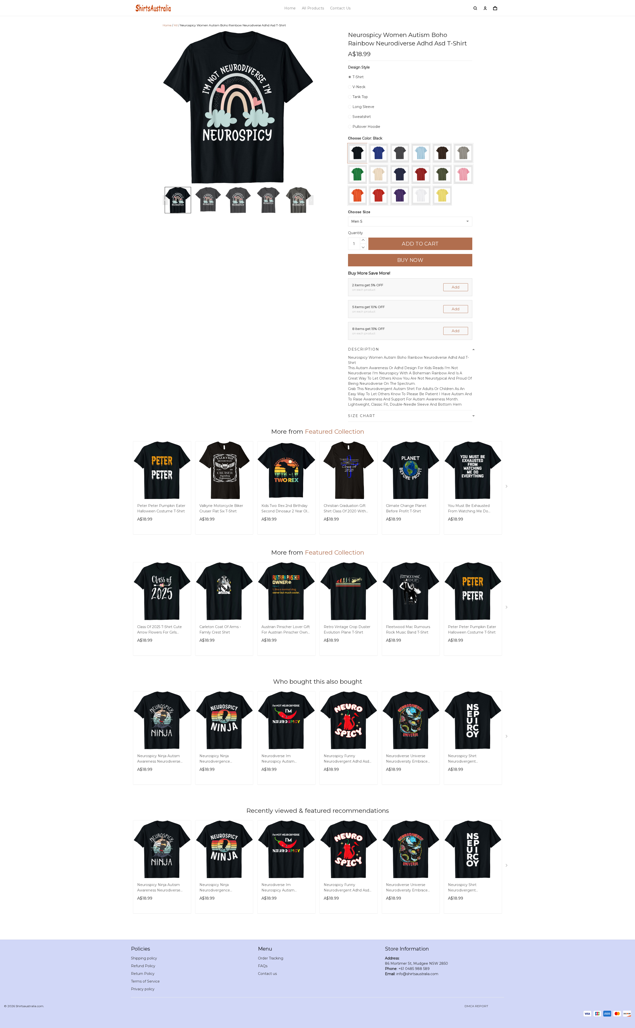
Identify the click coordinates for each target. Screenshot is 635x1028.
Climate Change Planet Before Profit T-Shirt (406, 508)
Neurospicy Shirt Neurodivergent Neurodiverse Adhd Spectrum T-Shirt (464, 759)
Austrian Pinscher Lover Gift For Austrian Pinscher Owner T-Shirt (286, 630)
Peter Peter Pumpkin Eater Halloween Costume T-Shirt (161, 508)
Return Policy (143, 973)
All (176, 25)
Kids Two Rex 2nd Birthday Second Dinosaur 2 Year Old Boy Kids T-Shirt (285, 508)
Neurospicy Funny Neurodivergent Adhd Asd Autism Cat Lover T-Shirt (346, 759)
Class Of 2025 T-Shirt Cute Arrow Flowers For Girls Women (159, 630)
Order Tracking (270, 958)
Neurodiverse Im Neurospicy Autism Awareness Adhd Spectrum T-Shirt (285, 759)
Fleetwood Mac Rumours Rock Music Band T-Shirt (408, 630)
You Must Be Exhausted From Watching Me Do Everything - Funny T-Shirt (470, 508)
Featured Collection (334, 431)
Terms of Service (145, 981)
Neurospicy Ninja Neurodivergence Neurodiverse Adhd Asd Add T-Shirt (223, 759)
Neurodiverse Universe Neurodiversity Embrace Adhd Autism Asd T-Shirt (407, 759)
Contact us (267, 973)
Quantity (355, 233)
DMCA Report (476, 1006)
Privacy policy (143, 989)
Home (290, 8)
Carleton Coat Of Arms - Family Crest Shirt (220, 630)
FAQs (262, 966)
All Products (313, 8)
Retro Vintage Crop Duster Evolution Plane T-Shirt (347, 630)
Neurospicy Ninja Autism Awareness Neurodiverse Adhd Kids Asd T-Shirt (158, 759)
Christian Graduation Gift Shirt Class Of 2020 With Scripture (345, 508)
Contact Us (340, 8)
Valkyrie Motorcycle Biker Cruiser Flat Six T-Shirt (221, 508)
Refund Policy (143, 966)
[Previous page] (165, 200)
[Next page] (311, 200)
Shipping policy (144, 958)
